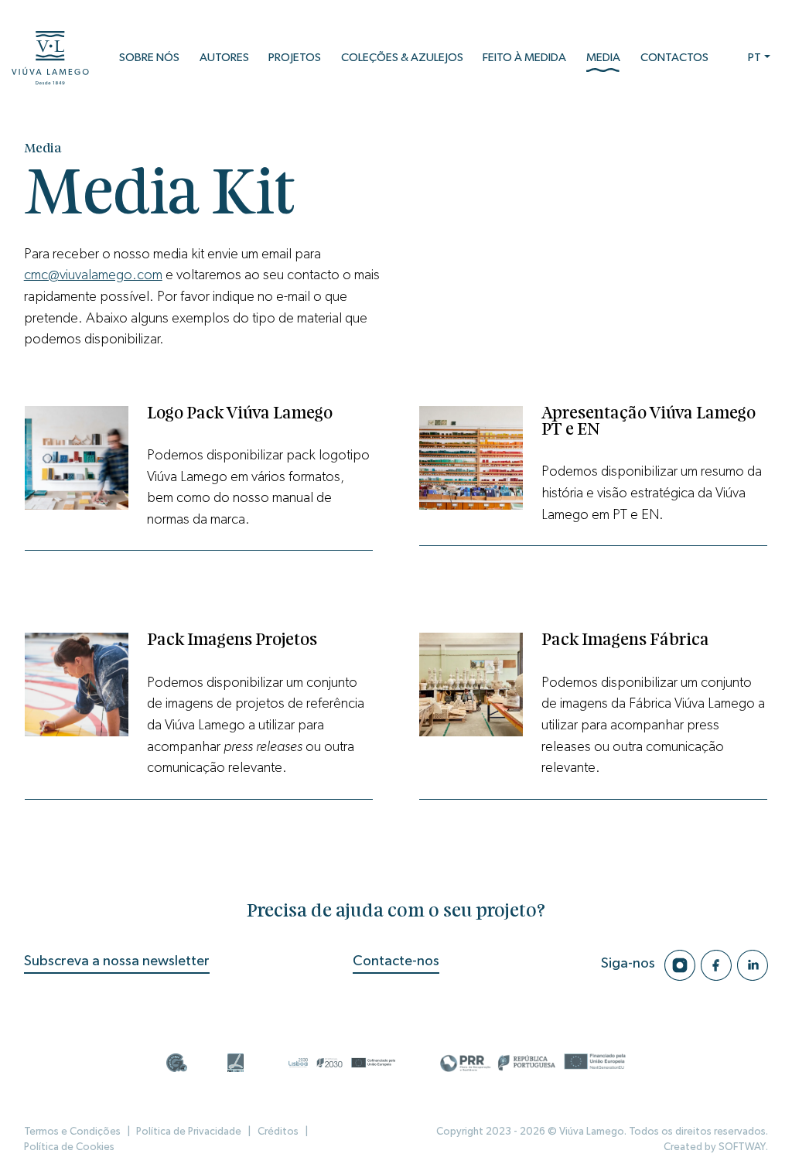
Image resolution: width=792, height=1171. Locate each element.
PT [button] (754, 57)
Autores (224, 57)
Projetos (294, 57)
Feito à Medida (524, 57)
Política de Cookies (69, 1147)
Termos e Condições (72, 1131)
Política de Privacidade (188, 1131)
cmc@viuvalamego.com (93, 275)
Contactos (674, 57)
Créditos (278, 1131)
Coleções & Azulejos (402, 57)
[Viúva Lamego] (50, 58)
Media (603, 57)
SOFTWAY (742, 1147)
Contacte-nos (396, 961)
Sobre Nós (149, 57)
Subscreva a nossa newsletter (117, 961)
